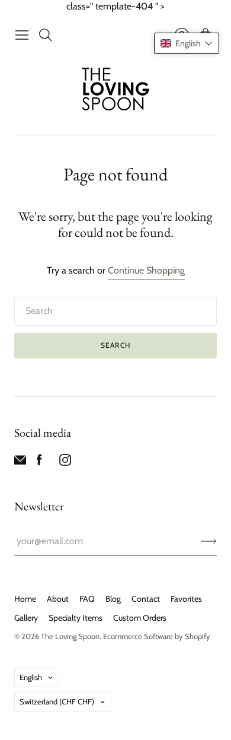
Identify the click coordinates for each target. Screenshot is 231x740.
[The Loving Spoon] (116, 90)
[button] (187, 43)
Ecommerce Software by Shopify (156, 636)
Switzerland (57, 701)
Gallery (26, 617)
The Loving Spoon (70, 636)
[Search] (45, 35)
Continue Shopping (146, 270)
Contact (145, 598)
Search (115, 345)
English (31, 677)
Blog (113, 598)
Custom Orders (139, 617)
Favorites (186, 598)
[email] (20, 462)
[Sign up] (209, 541)
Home (25, 598)
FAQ (87, 598)
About (58, 598)
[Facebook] (39, 462)
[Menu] (21, 35)
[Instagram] (65, 462)
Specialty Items (75, 617)
